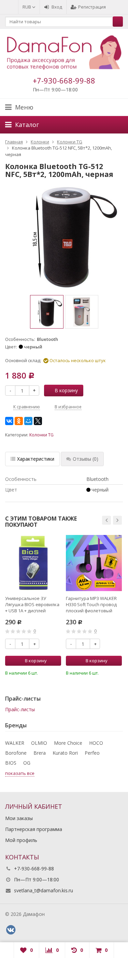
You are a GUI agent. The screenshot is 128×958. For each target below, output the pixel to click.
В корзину (66, 390)
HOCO (96, 743)
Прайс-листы (20, 709)
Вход (57, 7)
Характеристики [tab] (35, 459)
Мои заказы (19, 818)
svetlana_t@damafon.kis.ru (43, 890)
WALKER (14, 743)
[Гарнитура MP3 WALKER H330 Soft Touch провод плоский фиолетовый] (94, 563)
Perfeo (92, 753)
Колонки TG (41, 435)
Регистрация (92, 7)
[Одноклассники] (19, 421)
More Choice (68, 743)
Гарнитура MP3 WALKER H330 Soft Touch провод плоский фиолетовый (91, 604)
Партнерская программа (33, 829)
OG (26, 762)
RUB (27, 7)
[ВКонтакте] (9, 421)
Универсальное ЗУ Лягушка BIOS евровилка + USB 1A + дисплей (32, 604)
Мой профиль (21, 840)
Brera (39, 753)
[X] (38, 421)
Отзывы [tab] (85, 459)
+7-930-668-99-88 (64, 80)
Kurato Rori (65, 753)
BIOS (10, 762)
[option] (46, 312)
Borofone (16, 753)
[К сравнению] (47, 672)
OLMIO (39, 743)
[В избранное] (57, 672)
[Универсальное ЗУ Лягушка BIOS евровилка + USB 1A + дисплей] (33, 563)
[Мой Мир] (28, 421)
